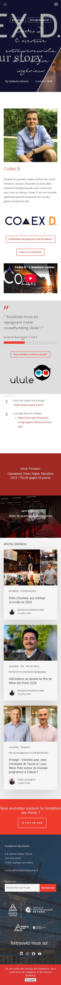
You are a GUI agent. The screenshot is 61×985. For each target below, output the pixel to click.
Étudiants (25, 747)
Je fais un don (32, 822)
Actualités (18, 19)
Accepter (30, 980)
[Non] (56, 974)
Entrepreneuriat (39, 19)
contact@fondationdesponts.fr (21, 870)
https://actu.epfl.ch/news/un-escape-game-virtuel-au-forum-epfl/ (35, 422)
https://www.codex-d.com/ (28, 404)
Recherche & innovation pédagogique (27, 671)
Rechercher (10, 881)
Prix (22, 666)
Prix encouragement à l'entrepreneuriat (28, 752)
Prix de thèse (32, 666)
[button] (56, 4)
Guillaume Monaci (18, 81)
